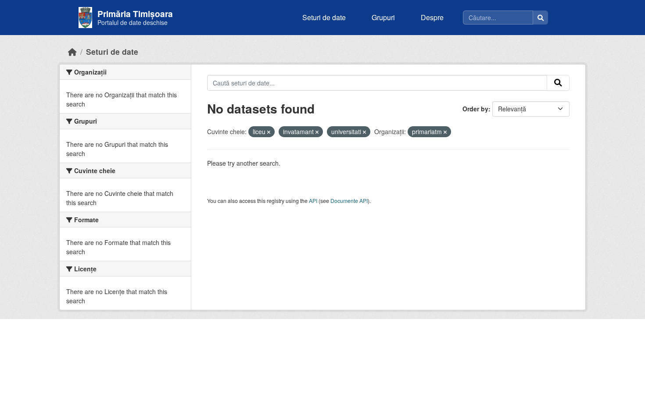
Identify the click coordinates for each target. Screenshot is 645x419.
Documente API (349, 200)
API (313, 200)
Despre (432, 17)
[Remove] (268, 131)
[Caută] (540, 18)
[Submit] (558, 83)
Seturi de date (324, 17)
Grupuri (383, 17)
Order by (475, 108)
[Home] (72, 51)
